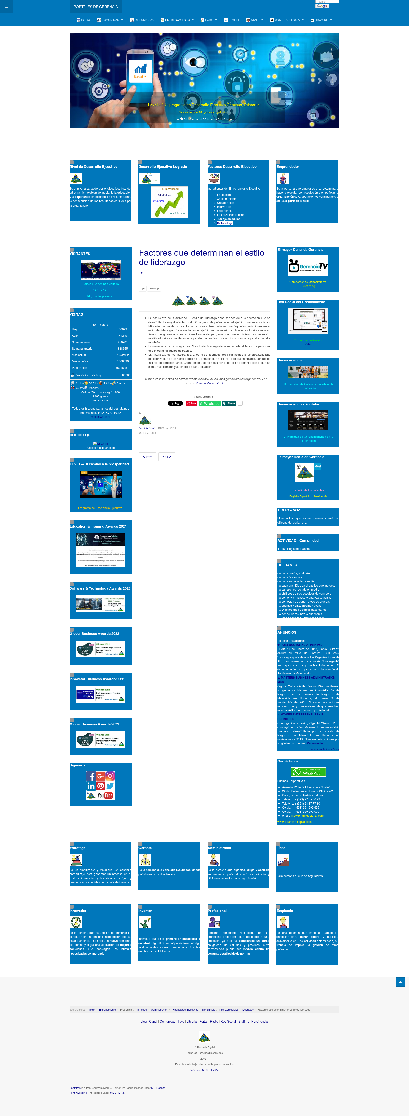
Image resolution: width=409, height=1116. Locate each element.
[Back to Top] (400, 982)
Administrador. (147, 428)
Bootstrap (75, 1087)
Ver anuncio (315, 743)
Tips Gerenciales (229, 1009)
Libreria (192, 1021)
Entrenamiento (107, 1009)
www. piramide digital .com (294, 822)
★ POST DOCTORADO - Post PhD (300, 644)
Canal (153, 1021)
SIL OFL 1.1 (117, 1092)
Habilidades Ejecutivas (185, 1009)
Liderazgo (154, 288)
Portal (203, 1021)
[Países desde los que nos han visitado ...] (101, 270)
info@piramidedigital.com (307, 815)
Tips (142, 288)
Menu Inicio (208, 1009)
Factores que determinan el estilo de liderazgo (201, 257)
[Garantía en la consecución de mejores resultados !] (204, 80)
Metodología (225, 223)
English (293, 496)
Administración (159, 1009)
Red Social (228, 1021)
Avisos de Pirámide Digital (325, 749)
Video (308, 344)
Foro (181, 1021)
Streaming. (308, 286)
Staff (241, 1021)
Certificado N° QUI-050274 (204, 1070)
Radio (214, 1021)
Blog (143, 1021)
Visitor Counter (100, 417)
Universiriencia (319, 496)
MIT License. (158, 1087)
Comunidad (167, 1021)
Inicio (92, 1009)
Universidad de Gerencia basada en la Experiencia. (308, 438)
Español (304, 496)
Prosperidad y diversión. (308, 340)
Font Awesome (78, 1092)
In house (141, 1009)
